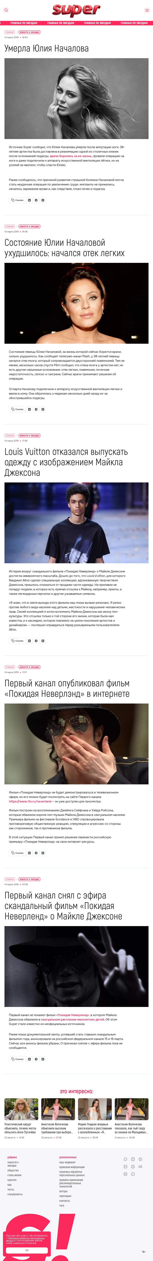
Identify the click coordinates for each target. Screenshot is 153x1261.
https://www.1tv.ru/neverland (30, 801)
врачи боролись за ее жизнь (71, 156)
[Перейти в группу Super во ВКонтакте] (133, 1159)
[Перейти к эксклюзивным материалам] (76, 23)
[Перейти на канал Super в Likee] (133, 1174)
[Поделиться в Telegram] (36, 200)
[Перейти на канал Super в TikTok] (125, 1174)
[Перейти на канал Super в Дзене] (133, 1166)
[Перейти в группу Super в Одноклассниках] (125, 1166)
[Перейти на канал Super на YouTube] (140, 1166)
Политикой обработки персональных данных (25, 1239)
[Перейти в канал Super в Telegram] (140, 1159)
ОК (27, 1250)
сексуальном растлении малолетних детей (72, 1019)
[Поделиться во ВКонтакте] (29, 200)
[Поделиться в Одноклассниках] (43, 200)
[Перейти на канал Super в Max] (125, 1159)
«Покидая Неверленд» (72, 1015)
